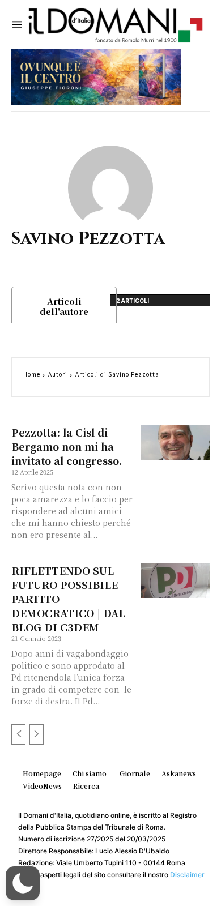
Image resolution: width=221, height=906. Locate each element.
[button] (23, 883)
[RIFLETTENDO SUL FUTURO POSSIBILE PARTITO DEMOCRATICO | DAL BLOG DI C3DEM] (175, 580)
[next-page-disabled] (36, 734)
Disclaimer (187, 874)
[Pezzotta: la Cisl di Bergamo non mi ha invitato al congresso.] (175, 442)
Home (31, 374)
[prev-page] (18, 734)
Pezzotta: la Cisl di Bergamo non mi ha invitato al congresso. (66, 446)
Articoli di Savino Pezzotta (117, 374)
